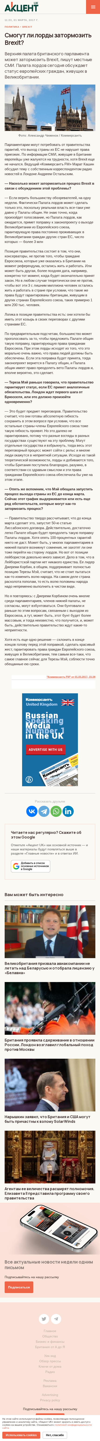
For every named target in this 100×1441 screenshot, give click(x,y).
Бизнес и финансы (50, 1341)
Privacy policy (50, 1400)
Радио (50, 1372)
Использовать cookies (21, 1435)
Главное (50, 1331)
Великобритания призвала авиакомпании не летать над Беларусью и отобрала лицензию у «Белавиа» (49, 968)
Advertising (50, 1395)
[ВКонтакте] (31, 811)
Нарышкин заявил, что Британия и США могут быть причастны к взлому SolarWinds (47, 1119)
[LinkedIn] (68, 811)
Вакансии (50, 1386)
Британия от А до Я (50, 1347)
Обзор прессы (50, 1361)
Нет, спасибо (55, 1435)
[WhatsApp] (56, 811)
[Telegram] (44, 811)
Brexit (27, 27)
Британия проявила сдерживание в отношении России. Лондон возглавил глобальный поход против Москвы (49, 1045)
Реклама (50, 1380)
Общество (50, 1336)
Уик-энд (50, 1356)
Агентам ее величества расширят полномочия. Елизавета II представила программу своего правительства (49, 1193)
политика (12, 27)
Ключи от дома (50, 1366)
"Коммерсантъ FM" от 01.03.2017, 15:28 (71, 676)
